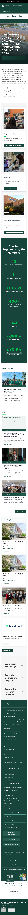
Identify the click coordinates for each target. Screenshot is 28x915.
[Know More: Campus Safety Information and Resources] (7, 874)
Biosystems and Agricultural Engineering (15, 719)
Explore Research (10, 188)
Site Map (14, 894)
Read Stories (14, 58)
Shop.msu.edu (13, 806)
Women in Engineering (9, 808)
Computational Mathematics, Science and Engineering (14, 728)
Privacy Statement (13, 898)
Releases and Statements (13, 833)
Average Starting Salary (14, 291)
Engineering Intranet (15, 774)
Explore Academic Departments (14, 232)
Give (9, 11)
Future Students (15, 9)
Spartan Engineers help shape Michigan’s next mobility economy (13, 467)
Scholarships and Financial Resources (13, 762)
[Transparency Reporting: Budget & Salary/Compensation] (20, 874)
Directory (4, 11)
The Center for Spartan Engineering (15, 787)
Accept (3, 910)
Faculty (14, 326)
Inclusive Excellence (9, 792)
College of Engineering (13, 1)
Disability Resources (14, 754)
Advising (6, 746)
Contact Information (13, 891)
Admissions (11, 839)
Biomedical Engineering (9, 716)
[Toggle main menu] (3, 21)
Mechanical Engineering (9, 736)
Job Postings (13, 779)
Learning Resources (14, 760)
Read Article (7, 444)
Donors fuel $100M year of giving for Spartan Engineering (13, 391)
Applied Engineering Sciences (11, 713)
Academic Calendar (14, 749)
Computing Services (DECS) (15, 790)
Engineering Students (14, 339)
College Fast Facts (14, 795)
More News (19, 511)
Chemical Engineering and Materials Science (14, 721)
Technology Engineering (10, 739)
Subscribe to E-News (12, 844)
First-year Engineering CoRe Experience (14, 800)
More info (3, 907)
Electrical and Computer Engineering (13, 733)
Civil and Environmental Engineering (12, 724)
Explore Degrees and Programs (14, 145)
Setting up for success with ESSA (14, 497)
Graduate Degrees (14, 278)
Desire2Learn (13, 752)
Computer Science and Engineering (12, 731)
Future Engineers (8, 803)
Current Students (6, 9)
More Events (6, 650)
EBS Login (12, 772)
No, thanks (11, 910)
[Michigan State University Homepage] (13, 884)
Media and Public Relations (10, 798)
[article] (14, 127)
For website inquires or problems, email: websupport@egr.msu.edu (14, 853)
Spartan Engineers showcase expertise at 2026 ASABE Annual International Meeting (14, 435)
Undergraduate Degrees (14, 265)
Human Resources (14, 777)
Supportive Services (14, 757)
